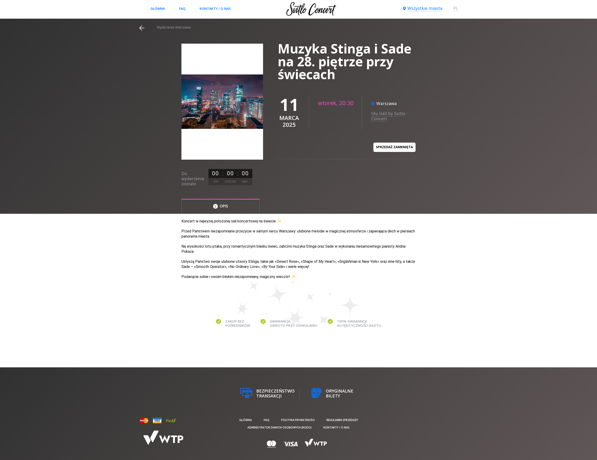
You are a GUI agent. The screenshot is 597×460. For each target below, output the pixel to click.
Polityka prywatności (298, 420)
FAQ (182, 8)
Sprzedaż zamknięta (394, 147)
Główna (157, 8)
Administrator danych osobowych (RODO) (279, 427)
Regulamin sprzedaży (342, 420)
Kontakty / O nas (215, 8)
